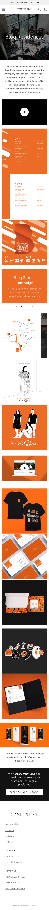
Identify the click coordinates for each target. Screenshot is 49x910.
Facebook (9, 830)
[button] (3, 9)
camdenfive (21, 905)
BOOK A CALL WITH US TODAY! (24, 792)
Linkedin (9, 841)
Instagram (10, 836)
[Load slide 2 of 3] (24, 306)
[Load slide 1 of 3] (21, 306)
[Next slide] (32, 307)
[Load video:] (24, 112)
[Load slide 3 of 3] (27, 306)
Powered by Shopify (30, 905)
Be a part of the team (15, 888)
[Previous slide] (17, 307)
